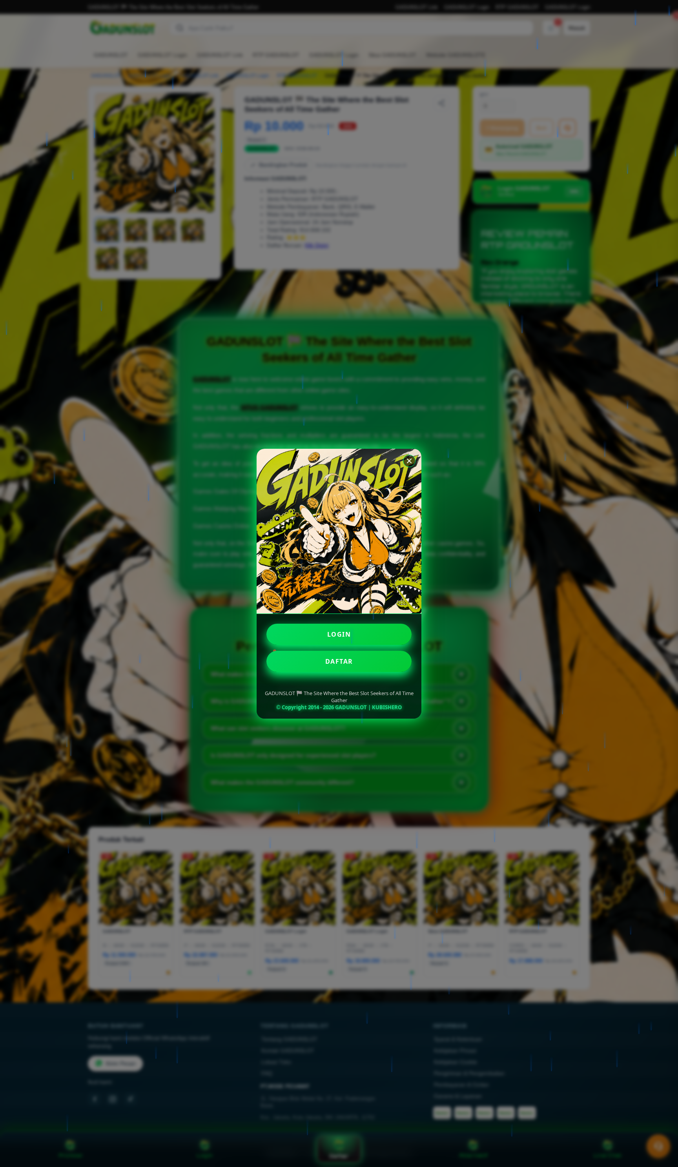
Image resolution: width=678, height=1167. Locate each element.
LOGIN (339, 634)
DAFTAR (339, 661)
